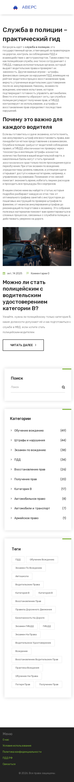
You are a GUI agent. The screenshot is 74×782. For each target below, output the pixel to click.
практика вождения (27, 667)
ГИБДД (47, 626)
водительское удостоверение (33, 642)
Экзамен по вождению (40, 450)
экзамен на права (26, 634)
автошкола (22, 576)
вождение (21, 651)
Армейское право (40, 518)
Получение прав (40, 479)
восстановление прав (28, 601)
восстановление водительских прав (36, 659)
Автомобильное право (40, 498)
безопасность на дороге (30, 617)
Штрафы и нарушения (40, 440)
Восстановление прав (40, 469)
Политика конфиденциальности (22, 751)
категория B (46, 592)
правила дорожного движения (33, 609)
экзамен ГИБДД (24, 626)
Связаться (9, 764)
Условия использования (17, 745)
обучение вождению (42, 559)
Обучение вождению (40, 430)
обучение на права (26, 676)
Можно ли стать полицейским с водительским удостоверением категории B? (25, 295)
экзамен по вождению (28, 568)
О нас (6, 739)
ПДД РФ (8, 758)
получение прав (48, 684)
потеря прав (22, 684)
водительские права (27, 584)
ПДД (40, 459)
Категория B (40, 489)
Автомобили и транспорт (40, 508)
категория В (22, 592)
